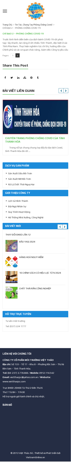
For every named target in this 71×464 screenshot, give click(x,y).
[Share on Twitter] (11, 77)
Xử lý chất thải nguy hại (21, 184)
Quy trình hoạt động (19, 212)
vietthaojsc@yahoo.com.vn (24, 377)
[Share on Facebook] (5, 77)
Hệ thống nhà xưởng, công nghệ (25, 217)
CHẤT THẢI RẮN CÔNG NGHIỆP (35, 288)
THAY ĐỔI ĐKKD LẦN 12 (18, 234)
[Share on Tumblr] (37, 77)
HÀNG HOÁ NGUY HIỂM (31, 257)
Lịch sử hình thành (18, 200)
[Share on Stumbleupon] (24, 77)
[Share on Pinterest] (31, 77)
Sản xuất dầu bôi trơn (20, 173)
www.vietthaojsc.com (14, 381)
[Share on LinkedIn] (18, 77)
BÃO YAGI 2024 (27, 241)
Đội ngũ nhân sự (17, 206)
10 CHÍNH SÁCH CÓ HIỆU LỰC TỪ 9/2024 (40, 272)
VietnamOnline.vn (35, 457)
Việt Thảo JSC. (26, 453)
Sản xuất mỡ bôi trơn (19, 178)
